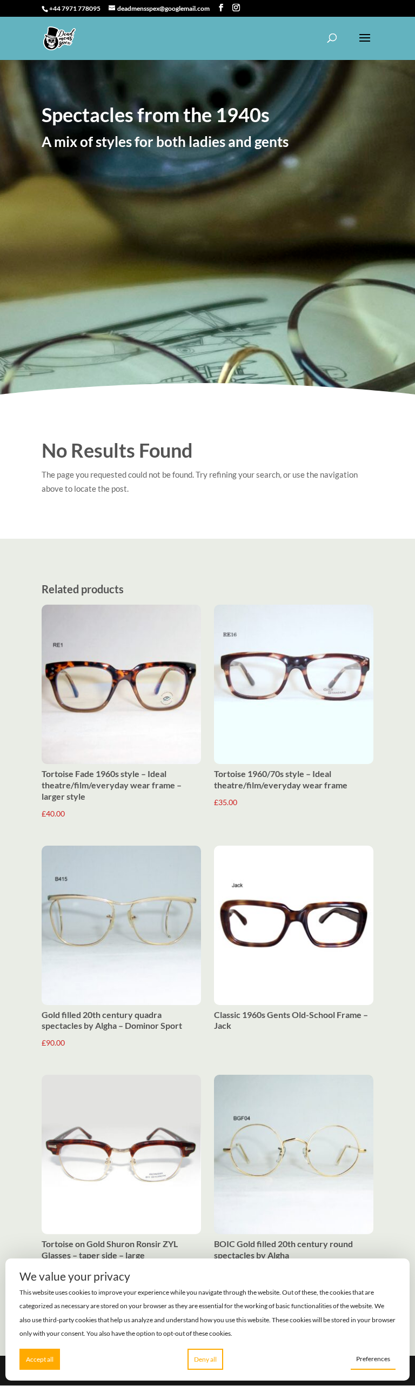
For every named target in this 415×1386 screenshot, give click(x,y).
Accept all (39, 1359)
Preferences (373, 1359)
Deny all (205, 1359)
